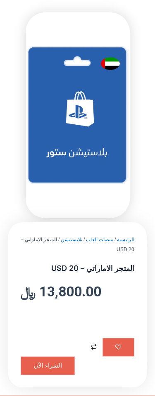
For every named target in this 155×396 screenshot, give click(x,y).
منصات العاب (99, 239)
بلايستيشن (71, 239)
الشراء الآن (47, 365)
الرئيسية (125, 239)
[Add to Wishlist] (118, 347)
